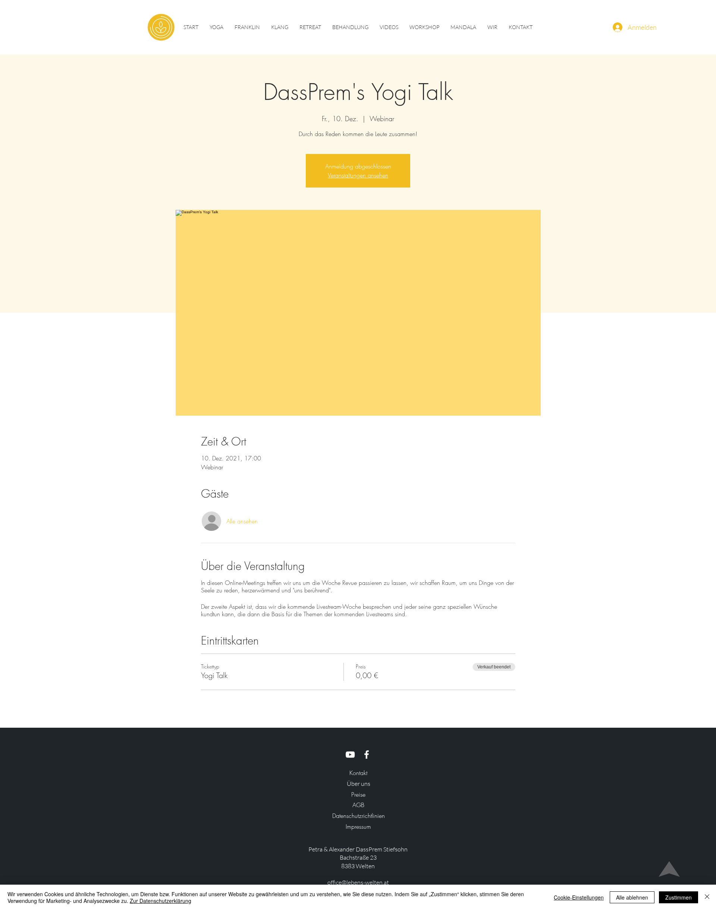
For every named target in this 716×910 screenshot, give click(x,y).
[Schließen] (707, 897)
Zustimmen (678, 897)
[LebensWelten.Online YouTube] (350, 754)
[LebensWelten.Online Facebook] (366, 754)
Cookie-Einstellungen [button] (579, 897)
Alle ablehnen (632, 897)
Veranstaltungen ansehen (358, 175)
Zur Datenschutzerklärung (160, 900)
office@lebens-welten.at (358, 882)
